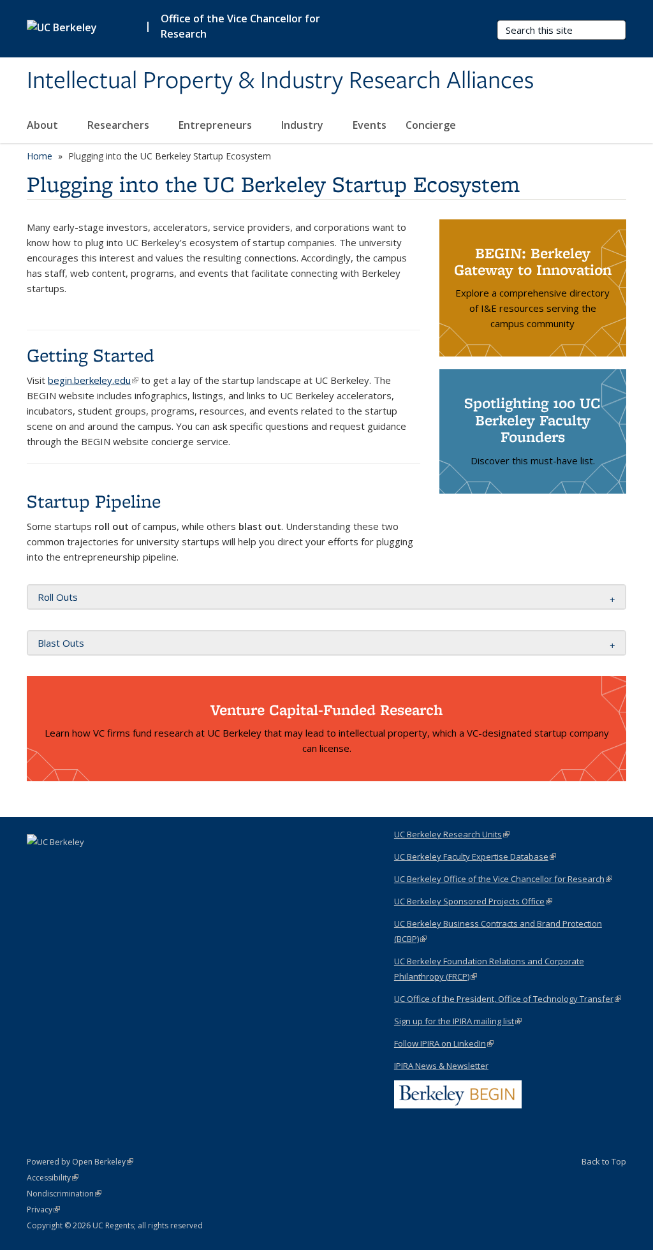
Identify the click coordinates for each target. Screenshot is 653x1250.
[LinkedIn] (38, 863)
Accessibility (52, 1177)
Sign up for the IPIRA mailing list (458, 1021)
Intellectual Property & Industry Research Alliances (280, 81)
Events (369, 125)
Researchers (119, 125)
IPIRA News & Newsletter (441, 1065)
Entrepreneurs (216, 125)
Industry (303, 125)
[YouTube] (63, 863)
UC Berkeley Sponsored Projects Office (473, 901)
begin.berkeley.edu (93, 380)
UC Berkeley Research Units (452, 834)
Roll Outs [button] (58, 597)
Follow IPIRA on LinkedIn (444, 1043)
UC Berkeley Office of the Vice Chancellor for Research (503, 879)
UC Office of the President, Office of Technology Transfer (507, 998)
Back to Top (604, 1161)
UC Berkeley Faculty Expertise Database (475, 856)
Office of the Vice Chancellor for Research (240, 26)
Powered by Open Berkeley (80, 1161)
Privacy (43, 1209)
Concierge (431, 125)
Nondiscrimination (64, 1193)
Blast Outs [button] (61, 642)
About (44, 125)
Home (39, 156)
